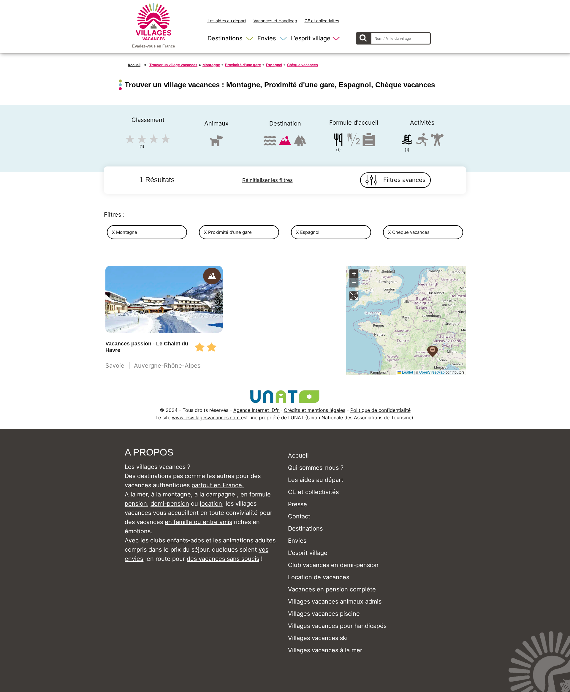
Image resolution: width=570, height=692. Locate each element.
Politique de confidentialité (380, 410)
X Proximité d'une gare (228, 232)
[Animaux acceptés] (216, 143)
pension (136, 503)
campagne (221, 494)
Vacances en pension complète (332, 589)
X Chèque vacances (409, 232)
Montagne (211, 65)
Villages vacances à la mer (325, 650)
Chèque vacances (302, 65)
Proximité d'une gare (243, 65)
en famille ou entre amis (198, 522)
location (211, 503)
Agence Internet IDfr (256, 410)
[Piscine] (407, 140)
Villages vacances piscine (324, 613)
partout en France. (217, 485)
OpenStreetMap (432, 371)
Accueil (134, 65)
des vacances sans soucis (223, 558)
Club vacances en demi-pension (333, 565)
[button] (432, 351)
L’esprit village (310, 38)
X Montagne (124, 232)
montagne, (178, 494)
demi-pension (170, 503)
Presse (297, 504)
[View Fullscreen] (353, 295)
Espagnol (274, 65)
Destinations (225, 38)
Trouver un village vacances (173, 65)
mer (142, 494)
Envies (266, 38)
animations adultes (249, 540)
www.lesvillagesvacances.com (206, 417)
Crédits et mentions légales (314, 410)
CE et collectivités (322, 20)
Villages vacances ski (318, 638)
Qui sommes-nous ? (315, 467)
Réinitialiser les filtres (267, 180)
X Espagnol (307, 232)
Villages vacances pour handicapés (337, 625)
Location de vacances (318, 577)
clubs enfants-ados (177, 540)
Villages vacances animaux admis (334, 601)
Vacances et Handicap (275, 20)
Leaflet (407, 371)
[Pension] (338, 140)
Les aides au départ (227, 20)
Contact (299, 516)
